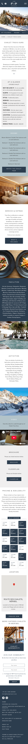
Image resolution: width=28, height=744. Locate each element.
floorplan (14, 479)
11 (18, 25)
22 (15, 27)
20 (12, 27)
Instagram (7, 698)
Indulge (10, 738)
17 (7, 27)
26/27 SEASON (14, 518)
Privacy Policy (13, 678)
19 (10, 27)
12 (19, 25)
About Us (5, 724)
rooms (16, 32)
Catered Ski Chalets (9, 704)
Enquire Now (14, 616)
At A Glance (6, 32)
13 (21, 25)
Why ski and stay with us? (11, 712)
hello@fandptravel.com (9, 694)
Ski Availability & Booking (12, 718)
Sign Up (14, 681)
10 (16, 25)
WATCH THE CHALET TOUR (14, 170)
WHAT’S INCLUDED (14, 241)
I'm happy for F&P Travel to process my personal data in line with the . (15, 676)
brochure (14, 462)
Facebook (3, 698)
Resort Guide (7, 714)
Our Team (5, 729)
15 (24, 25)
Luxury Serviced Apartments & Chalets (13, 707)
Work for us (6, 727)
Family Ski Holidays (9, 710)
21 (14, 27)
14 (23, 25)
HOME (3, 37)
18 (9, 27)
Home (4, 702)
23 (17, 27)
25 (20, 27)
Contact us (5, 4)
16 (26, 25)
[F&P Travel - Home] (14, 3)
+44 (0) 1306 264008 (2, 4)
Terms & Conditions (9, 734)
